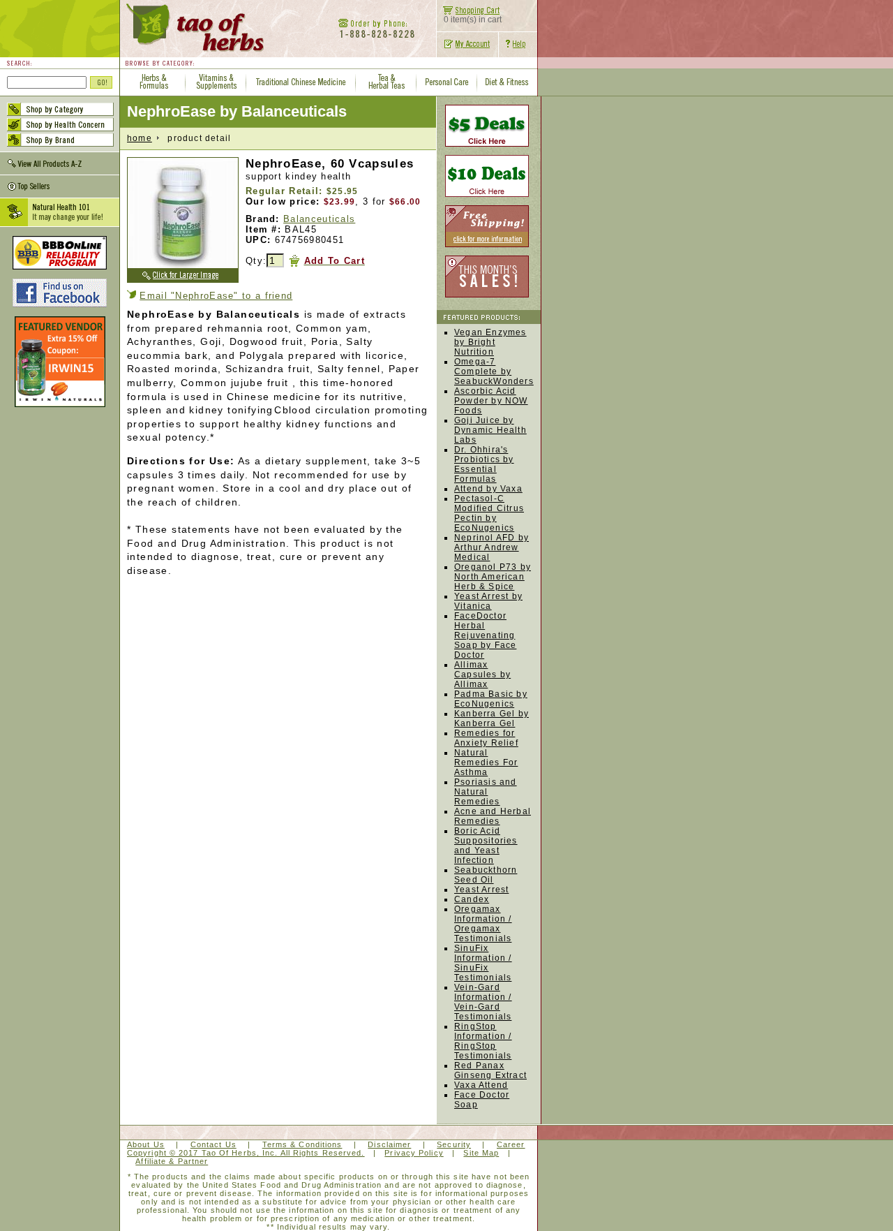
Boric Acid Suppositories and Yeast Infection (486, 845)
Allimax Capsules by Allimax (482, 674)
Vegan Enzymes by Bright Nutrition (490, 342)
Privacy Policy (413, 1153)
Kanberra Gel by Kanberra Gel (491, 718)
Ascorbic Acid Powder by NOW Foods (491, 400)
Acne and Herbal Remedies (492, 816)
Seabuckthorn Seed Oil (485, 875)
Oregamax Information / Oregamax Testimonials (483, 923)
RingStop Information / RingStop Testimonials (483, 1041)
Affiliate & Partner (171, 1161)
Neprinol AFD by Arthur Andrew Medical (491, 547)
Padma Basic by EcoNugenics (490, 699)
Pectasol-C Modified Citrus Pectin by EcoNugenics (489, 513)
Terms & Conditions (302, 1144)
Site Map (481, 1153)
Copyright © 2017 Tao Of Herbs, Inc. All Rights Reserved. (246, 1153)
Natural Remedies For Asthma (486, 762)
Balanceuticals (319, 219)
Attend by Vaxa (488, 489)
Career (511, 1144)
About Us (146, 1144)
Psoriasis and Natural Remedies (485, 791)
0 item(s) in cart (473, 19)
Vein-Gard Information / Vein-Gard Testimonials (483, 1002)
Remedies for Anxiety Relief (486, 738)
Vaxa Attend (481, 1085)
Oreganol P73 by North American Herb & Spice (492, 576)
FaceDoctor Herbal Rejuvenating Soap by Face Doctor (485, 635)
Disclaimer (389, 1144)
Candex (471, 899)
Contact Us (213, 1144)
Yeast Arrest (481, 889)
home (139, 138)
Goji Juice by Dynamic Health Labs (490, 430)
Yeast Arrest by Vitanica (488, 601)
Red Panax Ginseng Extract (490, 1070)
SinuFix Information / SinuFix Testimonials (483, 962)
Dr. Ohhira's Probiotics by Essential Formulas (484, 464)
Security (454, 1144)
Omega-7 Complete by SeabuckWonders (494, 371)
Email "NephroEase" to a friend (216, 295)
